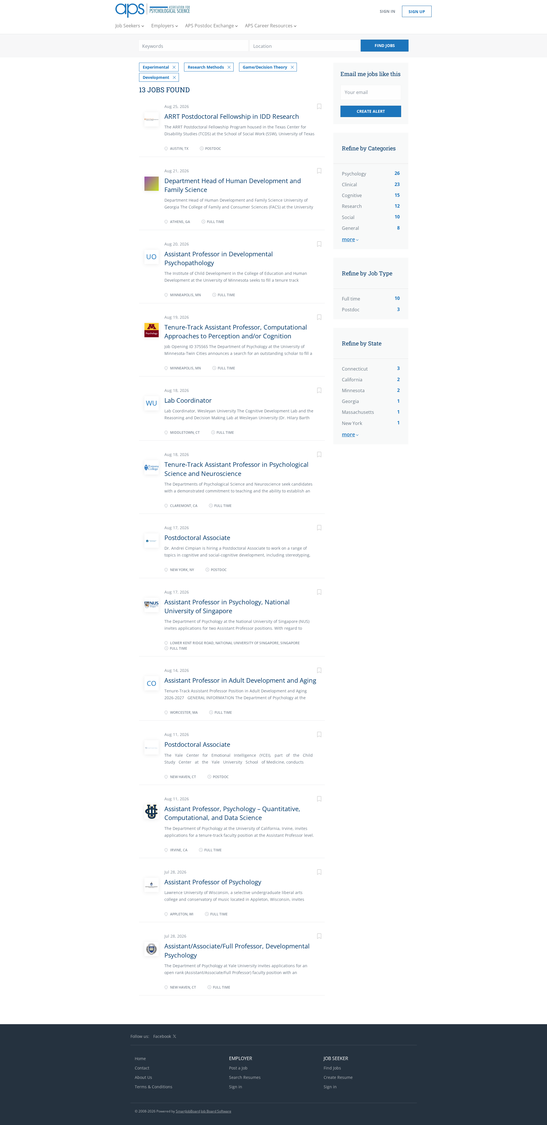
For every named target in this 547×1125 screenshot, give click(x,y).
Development (156, 77)
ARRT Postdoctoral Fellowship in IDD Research (231, 116)
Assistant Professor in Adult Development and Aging (240, 680)
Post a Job (238, 1068)
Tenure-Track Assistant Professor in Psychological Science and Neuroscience (236, 468)
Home (140, 1058)
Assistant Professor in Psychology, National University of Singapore (227, 606)
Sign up (417, 11)
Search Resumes (245, 1077)
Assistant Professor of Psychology (212, 882)
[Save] (313, 107)
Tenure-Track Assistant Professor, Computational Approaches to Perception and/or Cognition (235, 331)
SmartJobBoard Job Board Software (203, 1111)
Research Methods (206, 67)
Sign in (387, 11)
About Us (143, 1077)
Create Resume (338, 1077)
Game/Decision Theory (265, 67)
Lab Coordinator (188, 400)
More (348, 239)
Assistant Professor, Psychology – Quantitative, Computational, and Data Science (232, 813)
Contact (142, 1068)
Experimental (156, 67)
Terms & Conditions (153, 1086)
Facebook (162, 1036)
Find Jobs (385, 45)
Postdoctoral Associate (197, 537)
